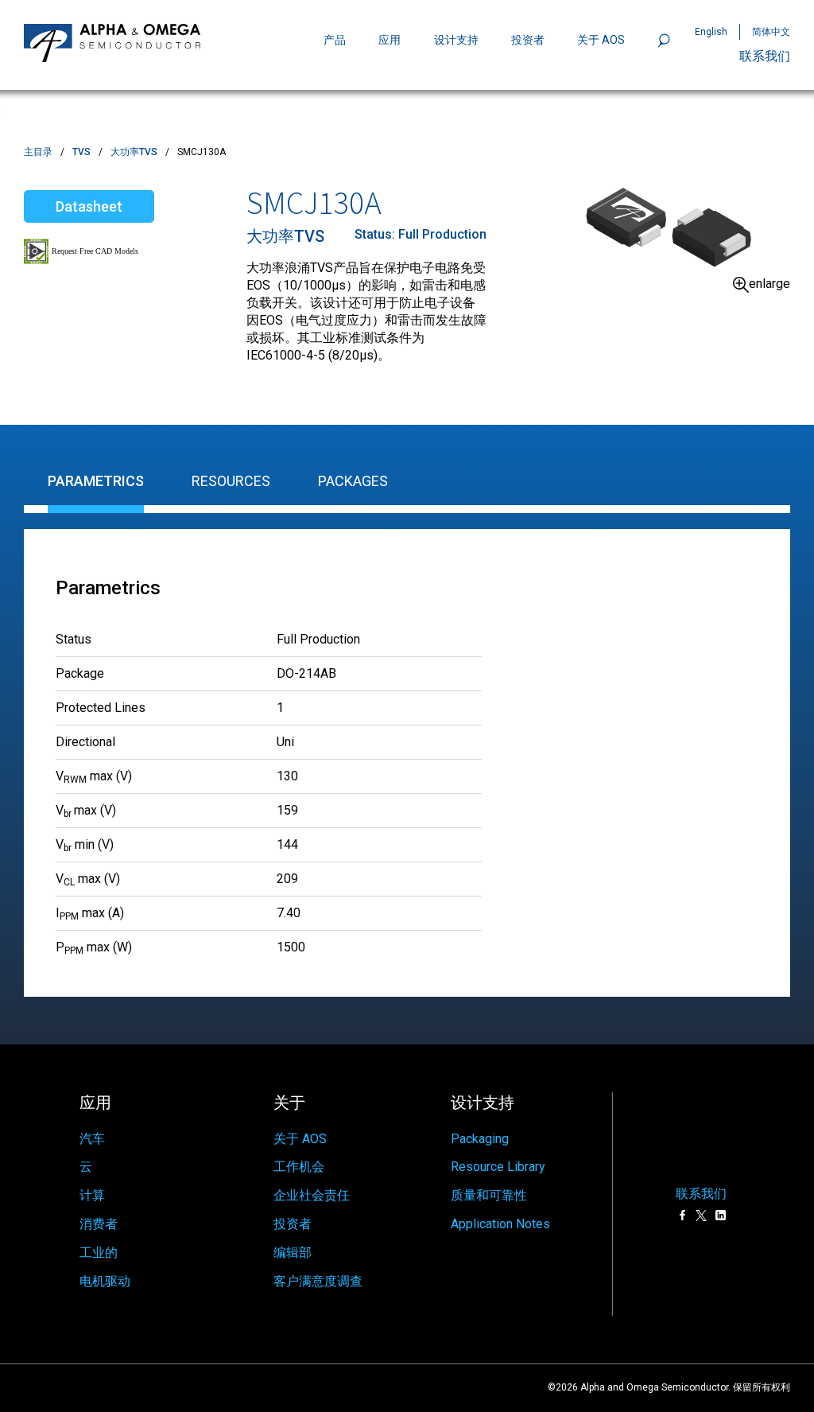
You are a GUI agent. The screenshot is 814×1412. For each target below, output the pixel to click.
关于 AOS (300, 1138)
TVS (81, 152)
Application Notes (500, 1223)
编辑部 (292, 1252)
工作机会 (298, 1166)
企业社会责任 (311, 1195)
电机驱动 (104, 1281)
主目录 (38, 152)
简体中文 (771, 31)
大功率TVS (133, 152)
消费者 (98, 1223)
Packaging (480, 1138)
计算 (92, 1195)
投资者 (528, 39)
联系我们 (764, 56)
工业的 (98, 1252)
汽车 (92, 1138)
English (711, 31)
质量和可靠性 (489, 1195)
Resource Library (498, 1166)
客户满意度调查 (317, 1281)
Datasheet (89, 206)
